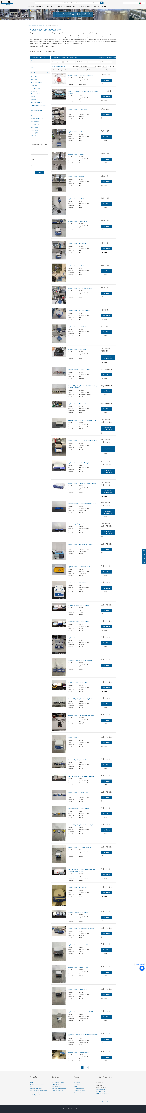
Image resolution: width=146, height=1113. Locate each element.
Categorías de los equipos (38, 25)
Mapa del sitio (77, 1093)
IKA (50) (33, 97)
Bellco (67, 37)
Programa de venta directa (59, 1088)
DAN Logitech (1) (35, 94)
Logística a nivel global (58, 1090)
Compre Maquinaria (57, 1084)
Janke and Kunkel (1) (36, 102)
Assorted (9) (34, 79)
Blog (31, 1086)
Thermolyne (53, 37)
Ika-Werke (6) (34, 99)
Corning (72, 37)
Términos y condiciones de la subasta (39, 1093)
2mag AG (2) (34, 77)
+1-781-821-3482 (100, 1091)
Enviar (39, 172)
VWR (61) (33, 135)
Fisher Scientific (61, 37)
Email (32, 153)
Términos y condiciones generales (38, 1090)
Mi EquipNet (77, 1082)
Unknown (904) (35, 127)
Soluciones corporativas (58, 1082)
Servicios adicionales (57, 1093)
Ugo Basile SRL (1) (35, 124)
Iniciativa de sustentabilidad (37, 1084)
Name (32, 147)
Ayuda (75, 1086)
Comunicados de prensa (36, 1088)
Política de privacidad (35, 1095)
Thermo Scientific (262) (37, 118)
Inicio (29, 25)
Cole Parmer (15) (35, 88)
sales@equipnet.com (101, 1089)
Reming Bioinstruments (80, 37)
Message (33, 166)
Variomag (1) (34, 130)
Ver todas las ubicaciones (102, 1093)
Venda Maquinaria (56, 1086)
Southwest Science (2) (36, 110)
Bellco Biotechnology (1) (37, 82)
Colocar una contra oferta (108, 358)
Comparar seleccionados (59, 66)
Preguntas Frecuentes (79, 1090)
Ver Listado (106, 80)
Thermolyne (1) (35, 121)
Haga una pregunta (79, 1088)
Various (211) (34, 133)
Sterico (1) (33, 113)
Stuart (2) (33, 116)
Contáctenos (77, 1084)
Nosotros (32, 1082)
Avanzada (95, 3)
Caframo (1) (34, 85)
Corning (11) (34, 91)
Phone (33, 159)
